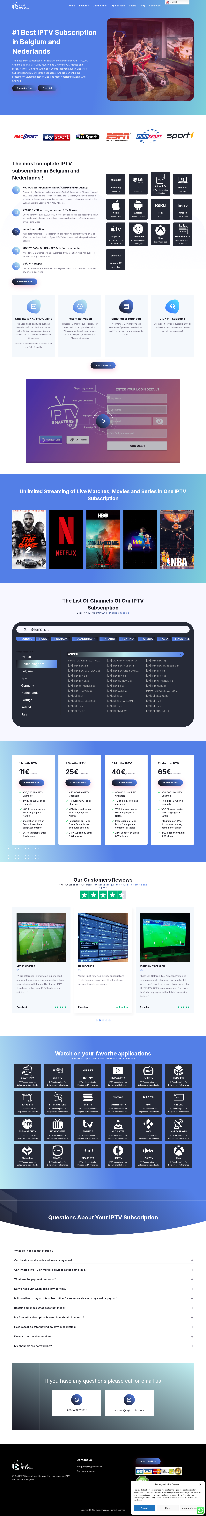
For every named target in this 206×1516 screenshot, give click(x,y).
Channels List (100, 5)
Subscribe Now (24, 88)
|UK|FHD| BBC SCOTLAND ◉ (84, 670)
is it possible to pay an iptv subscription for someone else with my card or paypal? (65, 1298)
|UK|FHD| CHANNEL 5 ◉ (81, 685)
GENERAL (73, 654)
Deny (167, 1508)
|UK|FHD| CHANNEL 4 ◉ (159, 680)
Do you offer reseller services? (33, 1336)
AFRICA (148, 638)
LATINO (129, 638)
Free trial (47, 88)
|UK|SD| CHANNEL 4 (157, 711)
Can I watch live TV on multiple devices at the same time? (50, 1269)
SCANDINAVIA (86, 638)
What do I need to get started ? (33, 1250)
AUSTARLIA (185, 638)
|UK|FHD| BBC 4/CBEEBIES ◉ (162, 665)
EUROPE (27, 638)
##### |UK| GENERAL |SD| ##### (163, 690)
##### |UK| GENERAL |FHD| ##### (85, 660)
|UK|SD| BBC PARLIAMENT (122, 701)
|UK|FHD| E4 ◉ (115, 685)
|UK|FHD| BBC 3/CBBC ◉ (120, 665)
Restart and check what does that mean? (39, 1307)
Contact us (155, 5)
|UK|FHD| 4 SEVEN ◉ (80, 690)
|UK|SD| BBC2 (114, 696)
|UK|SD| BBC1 (75, 696)
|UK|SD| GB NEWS (117, 711)
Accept (144, 1508)
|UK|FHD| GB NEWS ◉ (119, 680)
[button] (200, 1484)
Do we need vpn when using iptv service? (40, 1288)
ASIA (165, 638)
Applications (118, 5)
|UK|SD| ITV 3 (114, 706)
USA (44, 638)
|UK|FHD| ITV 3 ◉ (117, 675)
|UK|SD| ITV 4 (154, 706)
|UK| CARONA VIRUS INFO (122, 660)
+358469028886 (77, 1410)
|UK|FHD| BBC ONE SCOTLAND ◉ (124, 670)
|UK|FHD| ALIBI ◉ (117, 690)
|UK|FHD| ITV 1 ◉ (155, 670)
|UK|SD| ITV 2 (75, 706)
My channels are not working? (33, 1345)
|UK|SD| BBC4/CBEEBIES (82, 701)
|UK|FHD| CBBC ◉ (156, 685)
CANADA (62, 638)
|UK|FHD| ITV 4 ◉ (156, 675)
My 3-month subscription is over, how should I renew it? (49, 1317)
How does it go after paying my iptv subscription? (45, 1326)
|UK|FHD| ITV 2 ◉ (78, 675)
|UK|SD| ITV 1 (153, 701)
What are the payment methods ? (35, 1279)
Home (72, 5)
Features (84, 5)
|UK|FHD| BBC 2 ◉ (78, 665)
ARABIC (110, 638)
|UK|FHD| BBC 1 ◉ (156, 660)
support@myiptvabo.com (90, 1466)
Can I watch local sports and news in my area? (43, 1260)
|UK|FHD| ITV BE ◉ (78, 680)
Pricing (132, 5)
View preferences (191, 1508)
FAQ (143, 5)
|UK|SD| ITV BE (76, 711)
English (173, 2)
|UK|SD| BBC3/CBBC (157, 696)
